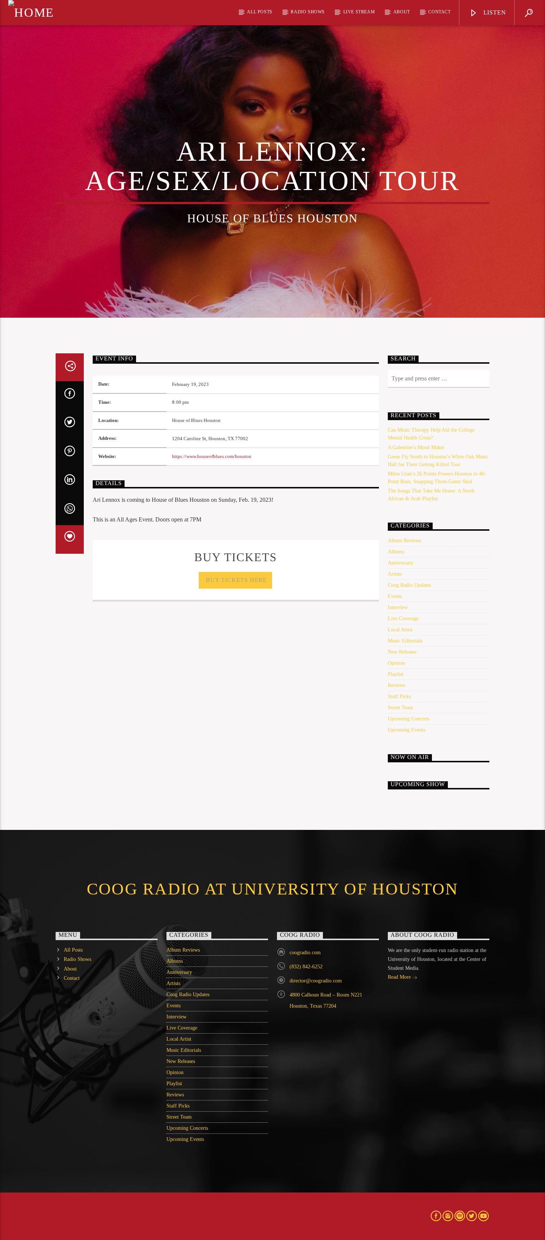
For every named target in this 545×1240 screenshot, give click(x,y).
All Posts (259, 11)
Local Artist (400, 629)
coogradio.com (305, 952)
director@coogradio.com (316, 981)
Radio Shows (308, 11)
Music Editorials (405, 641)
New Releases (402, 652)
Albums (396, 551)
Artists (395, 574)
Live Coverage (403, 618)
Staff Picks (399, 696)
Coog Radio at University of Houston (272, 889)
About (401, 11)
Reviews (396, 685)
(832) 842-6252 (306, 966)
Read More (400, 977)
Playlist (395, 674)
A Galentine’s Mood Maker (416, 447)
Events (395, 596)
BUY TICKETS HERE (235, 580)
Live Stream (359, 11)
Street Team (400, 707)
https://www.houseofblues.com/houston (211, 456)
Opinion (396, 663)
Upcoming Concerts (408, 719)
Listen (494, 12)
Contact (439, 11)
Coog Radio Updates (409, 585)
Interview (398, 607)
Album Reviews (404, 540)
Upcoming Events (406, 730)
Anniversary (400, 563)
